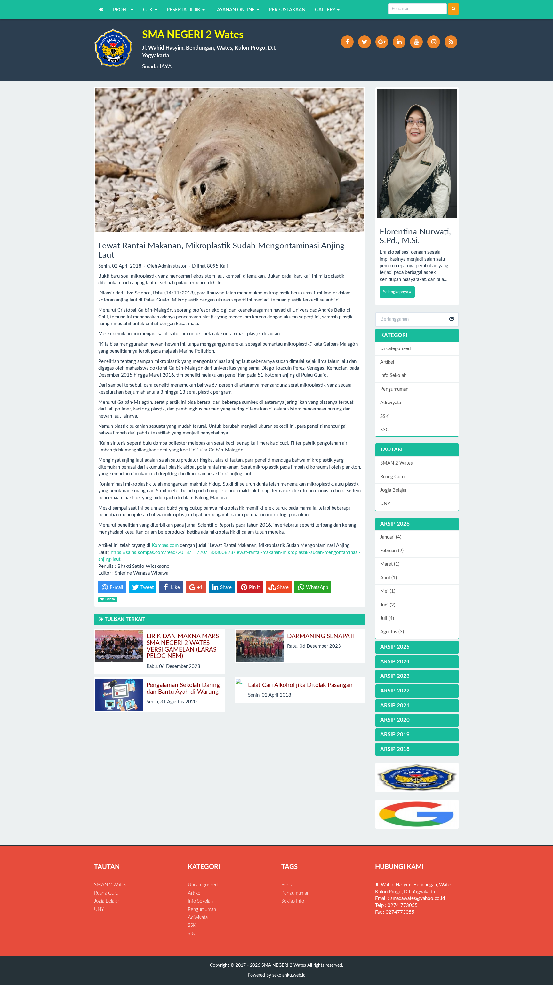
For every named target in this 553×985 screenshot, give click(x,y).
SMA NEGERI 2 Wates (283, 965)
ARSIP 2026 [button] (395, 524)
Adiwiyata (390, 402)
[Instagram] (433, 41)
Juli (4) (387, 618)
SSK (384, 416)
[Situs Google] (417, 814)
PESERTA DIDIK (184, 9)
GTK (148, 9)
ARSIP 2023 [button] (395, 676)
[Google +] (381, 41)
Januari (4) (390, 537)
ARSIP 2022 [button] (395, 690)
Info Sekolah (393, 375)
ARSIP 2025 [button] (395, 647)
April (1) (388, 577)
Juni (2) (387, 605)
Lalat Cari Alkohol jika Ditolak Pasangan (300, 685)
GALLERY (325, 9)
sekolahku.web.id (289, 975)
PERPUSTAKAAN (287, 9)
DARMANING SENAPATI (321, 636)
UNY (385, 503)
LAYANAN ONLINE (235, 9)
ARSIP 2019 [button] (395, 734)
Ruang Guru (392, 476)
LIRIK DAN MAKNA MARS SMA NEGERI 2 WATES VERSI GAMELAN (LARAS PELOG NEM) (183, 646)
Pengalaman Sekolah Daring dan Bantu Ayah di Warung (183, 688)
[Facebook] (347, 41)
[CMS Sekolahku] (417, 777)
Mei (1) (387, 591)
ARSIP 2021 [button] (395, 705)
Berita (287, 884)
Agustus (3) (392, 631)
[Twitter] (364, 41)
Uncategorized (395, 348)
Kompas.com (165, 545)
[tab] (417, 524)
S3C (384, 429)
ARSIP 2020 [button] (395, 720)
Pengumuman (394, 389)
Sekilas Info (292, 901)
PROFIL (121, 9)
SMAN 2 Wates (396, 463)
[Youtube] (416, 41)
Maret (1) (389, 564)
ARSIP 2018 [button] (395, 749)
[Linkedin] (399, 41)
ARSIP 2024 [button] (395, 661)
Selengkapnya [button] (396, 292)
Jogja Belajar (393, 490)
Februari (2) (392, 550)
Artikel (387, 362)
